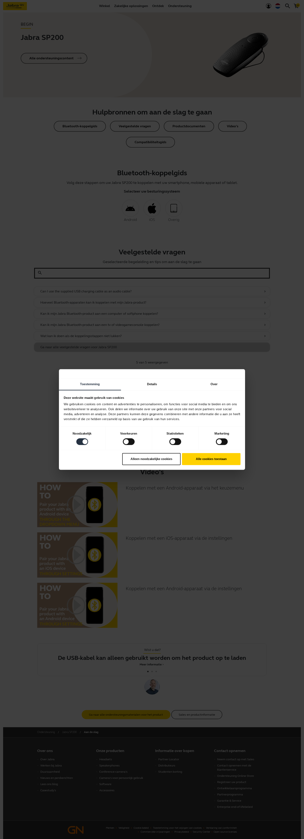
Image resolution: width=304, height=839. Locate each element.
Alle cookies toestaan (211, 459)
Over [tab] (214, 384)
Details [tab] (152, 384)
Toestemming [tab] (90, 384)
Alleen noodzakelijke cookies (151, 459)
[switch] (129, 442)
